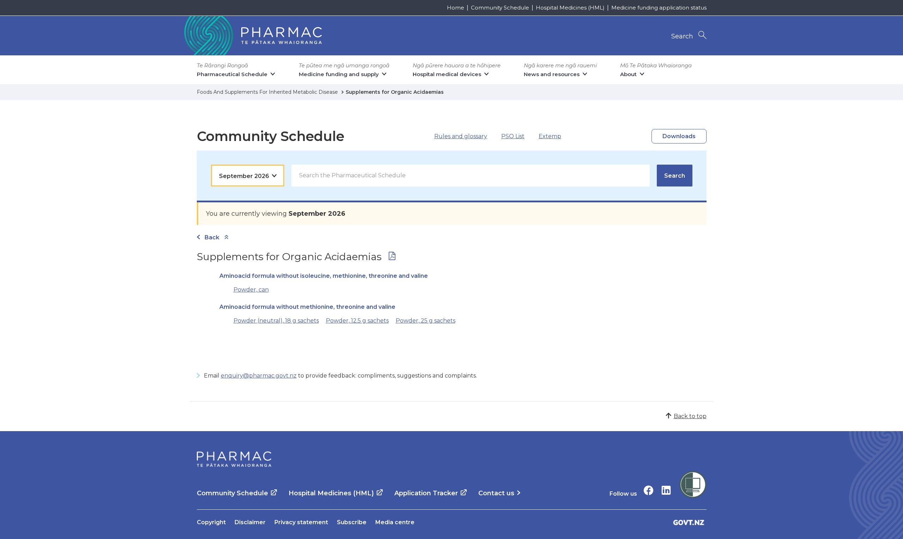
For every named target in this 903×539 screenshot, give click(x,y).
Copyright (211, 522)
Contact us (496, 493)
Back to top (690, 416)
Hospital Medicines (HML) (570, 7)
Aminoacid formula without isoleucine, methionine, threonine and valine (323, 275)
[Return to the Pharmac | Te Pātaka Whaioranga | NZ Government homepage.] (252, 35)
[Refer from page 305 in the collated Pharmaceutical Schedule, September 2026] (392, 257)
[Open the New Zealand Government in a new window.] (689, 522)
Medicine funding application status (659, 7)
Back (212, 237)
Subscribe (351, 522)
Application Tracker (426, 493)
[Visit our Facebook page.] (648, 490)
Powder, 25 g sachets (425, 320)
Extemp (550, 136)
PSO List (513, 136)
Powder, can (251, 289)
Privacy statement (301, 522)
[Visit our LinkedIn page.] (666, 490)
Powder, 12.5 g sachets (357, 320)
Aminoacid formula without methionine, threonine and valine (307, 307)
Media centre (394, 522)
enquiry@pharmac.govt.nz (259, 375)
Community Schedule (500, 7)
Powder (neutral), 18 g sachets (276, 320)
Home (455, 7)
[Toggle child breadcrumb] (226, 237)
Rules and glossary (460, 136)
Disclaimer (250, 522)
